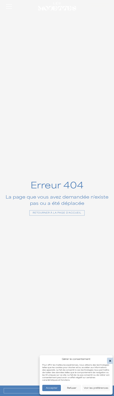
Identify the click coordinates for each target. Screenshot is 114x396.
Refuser (71, 388)
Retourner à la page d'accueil (57, 213)
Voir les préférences (96, 388)
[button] (108, 359)
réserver (98, 6)
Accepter (51, 388)
